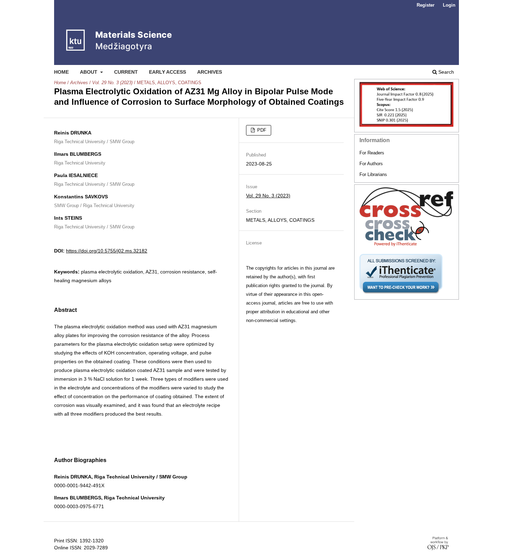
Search (445, 72)
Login (449, 5)
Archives (209, 72)
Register (425, 5)
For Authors (371, 163)
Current (126, 72)
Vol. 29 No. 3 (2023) (112, 82)
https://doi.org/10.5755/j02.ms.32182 (106, 251)
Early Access (167, 72)
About (89, 72)
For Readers (371, 152)
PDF (261, 130)
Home (61, 72)
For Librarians (373, 174)
